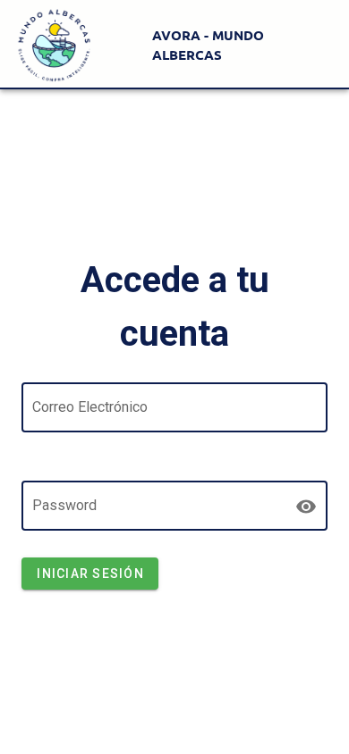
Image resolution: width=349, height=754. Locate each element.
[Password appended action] (306, 506)
